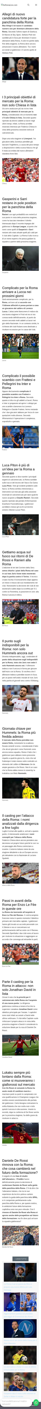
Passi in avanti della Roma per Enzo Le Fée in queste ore (19, 904)
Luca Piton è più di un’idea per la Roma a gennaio (18, 469)
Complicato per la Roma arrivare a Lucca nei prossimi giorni (20, 292)
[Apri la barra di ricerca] (28, 5)
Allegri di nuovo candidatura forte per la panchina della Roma (19, 18)
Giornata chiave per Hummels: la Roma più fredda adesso (19, 732)
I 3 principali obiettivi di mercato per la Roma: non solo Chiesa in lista (19, 101)
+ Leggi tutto (20, 1259)
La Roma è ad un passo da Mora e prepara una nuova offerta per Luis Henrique (18, 1287)
